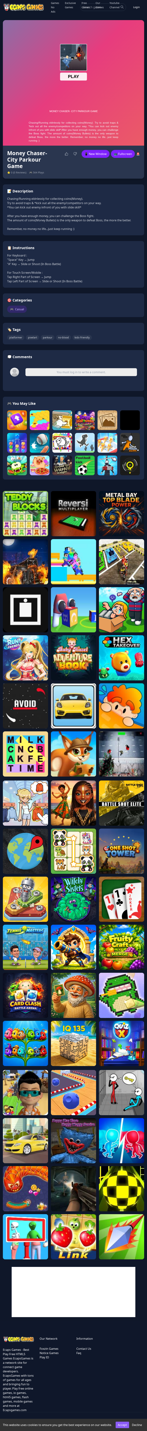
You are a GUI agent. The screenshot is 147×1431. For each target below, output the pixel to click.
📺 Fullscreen (123, 154)
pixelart (32, 337)
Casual (17, 309)
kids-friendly (82, 337)
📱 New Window (95, 154)
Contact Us (83, 1349)
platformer (15, 337)
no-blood (63, 337)
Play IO (44, 1357)
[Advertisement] (73, 1292)
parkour (47, 337)
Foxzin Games (49, 1349)
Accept (122, 1425)
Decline (137, 1425)
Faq (78, 1353)
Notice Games (49, 1353)
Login (136, 7)
